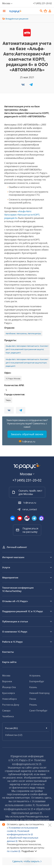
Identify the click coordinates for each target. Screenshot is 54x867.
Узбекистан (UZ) (13, 735)
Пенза (32, 698)
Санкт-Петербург (38, 710)
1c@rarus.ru (28, 441)
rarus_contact (29, 509)
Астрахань (34, 675)
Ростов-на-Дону (10, 704)
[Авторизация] (50, 11)
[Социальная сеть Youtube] (19, 518)
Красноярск (8, 693)
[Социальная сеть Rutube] (27, 518)
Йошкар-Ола (9, 687)
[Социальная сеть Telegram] (34, 518)
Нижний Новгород (39, 693)
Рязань (33, 704)
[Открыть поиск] (41, 11)
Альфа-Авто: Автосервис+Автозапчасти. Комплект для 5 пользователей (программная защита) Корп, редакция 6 (27, 349)
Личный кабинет (17, 547)
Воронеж (7, 681)
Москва (6, 675)
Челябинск (8, 716)
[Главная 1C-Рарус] (22, 11)
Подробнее (27, 851)
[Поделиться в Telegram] (31, 85)
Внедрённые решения (17, 18)
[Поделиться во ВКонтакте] (23, 85)
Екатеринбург (36, 681)
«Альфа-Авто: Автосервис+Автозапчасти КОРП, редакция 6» (22, 215)
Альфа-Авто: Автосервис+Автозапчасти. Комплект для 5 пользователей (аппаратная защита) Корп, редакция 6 (27, 362)
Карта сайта (9, 662)
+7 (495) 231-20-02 (42, 3)
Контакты (8, 651)
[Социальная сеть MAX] (41, 518)
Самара (6, 710)
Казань (33, 687)
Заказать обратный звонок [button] (27, 434)
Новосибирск (9, 698)
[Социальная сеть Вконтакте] (12, 518)
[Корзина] (45, 11)
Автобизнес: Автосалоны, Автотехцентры (23, 333)
